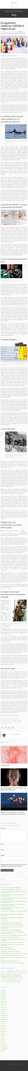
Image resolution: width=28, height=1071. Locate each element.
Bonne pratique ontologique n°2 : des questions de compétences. (13, 915)
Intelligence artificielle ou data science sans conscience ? (14, 953)
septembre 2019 (4, 1019)
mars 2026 (3, 996)
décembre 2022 (4, 1009)
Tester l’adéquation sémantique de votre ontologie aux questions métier (13, 892)
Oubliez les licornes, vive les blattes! (9, 960)
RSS (14, 1066)
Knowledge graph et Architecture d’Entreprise (11, 922)
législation (19, 721)
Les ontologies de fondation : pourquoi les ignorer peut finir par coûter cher (14, 902)
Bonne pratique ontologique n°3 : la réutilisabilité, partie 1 (14, 911)
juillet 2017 (3, 1035)
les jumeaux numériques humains (19, 708)
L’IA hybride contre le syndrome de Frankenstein (12, 924)
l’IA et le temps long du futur (7, 947)
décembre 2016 (4, 1047)
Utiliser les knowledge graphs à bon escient (11, 889)
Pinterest (12, 727)
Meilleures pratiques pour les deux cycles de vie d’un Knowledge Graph (13, 895)
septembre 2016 (4, 1049)
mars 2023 (3, 1003)
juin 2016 (3, 1051)
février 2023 (3, 1005)
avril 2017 (3, 1041)
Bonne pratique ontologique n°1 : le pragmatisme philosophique (12, 918)
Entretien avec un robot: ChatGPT (8, 949)
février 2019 (3, 1029)
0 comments (22, 33)
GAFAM (14, 721)
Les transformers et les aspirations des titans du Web (13, 935)
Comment (3, 828)
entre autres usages (17, 112)
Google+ (9, 727)
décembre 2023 (4, 1001)
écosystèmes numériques (6, 721)
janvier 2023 (3, 1007)
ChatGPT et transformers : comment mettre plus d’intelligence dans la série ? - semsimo (11, 975)
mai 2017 (3, 1039)
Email (2, 849)
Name (2, 844)
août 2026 (3, 990)
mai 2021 (3, 1011)
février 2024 (3, 1000)
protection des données (6, 723)
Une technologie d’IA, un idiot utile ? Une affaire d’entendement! (13, 789)
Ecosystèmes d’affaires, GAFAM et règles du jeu (12, 955)
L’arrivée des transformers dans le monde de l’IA (12, 942)
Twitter (5, 727)
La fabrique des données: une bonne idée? (11, 951)
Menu (12, 7)
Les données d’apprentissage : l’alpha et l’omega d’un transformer (13, 939)
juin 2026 (3, 992)
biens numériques (8, 718)
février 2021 (3, 1013)
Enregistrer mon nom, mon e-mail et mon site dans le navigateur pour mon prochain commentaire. (13, 865)
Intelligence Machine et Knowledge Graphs (11, 930)
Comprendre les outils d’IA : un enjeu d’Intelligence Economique (12, 945)
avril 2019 (3, 1025)
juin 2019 (3, 1021)
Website (3, 855)
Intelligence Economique (10, 10)
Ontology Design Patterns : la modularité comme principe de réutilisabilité (12, 908)
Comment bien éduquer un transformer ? (10, 937)
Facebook (2, 727)
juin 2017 (3, 1037)
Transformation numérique (20, 10)
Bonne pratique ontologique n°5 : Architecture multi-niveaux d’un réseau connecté (13, 905)
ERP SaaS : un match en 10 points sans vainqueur (12, 962)
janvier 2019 (3, 1031)
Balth (2, 973)
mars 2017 (3, 1043)
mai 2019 (3, 1023)
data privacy (16, 718)
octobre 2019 (4, 1017)
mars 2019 (3, 1027)
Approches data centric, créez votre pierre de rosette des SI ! (13, 958)
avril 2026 (3, 994)
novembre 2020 (4, 1015)
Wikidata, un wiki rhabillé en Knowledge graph (11, 887)
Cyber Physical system (10, 709)
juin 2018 (3, 1033)
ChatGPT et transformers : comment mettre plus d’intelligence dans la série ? (13, 813)
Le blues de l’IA (5, 765)
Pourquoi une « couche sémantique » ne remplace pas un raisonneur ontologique (13, 898)
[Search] (16, 6)
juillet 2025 (3, 998)
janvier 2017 (3, 1045)
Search (26, 879)
